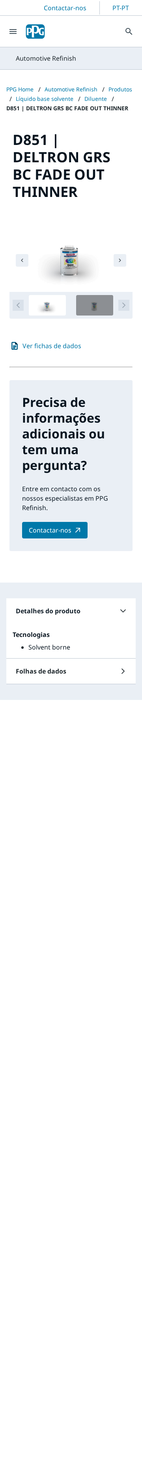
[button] (71, 611)
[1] (47, 305)
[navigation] (22, 260)
